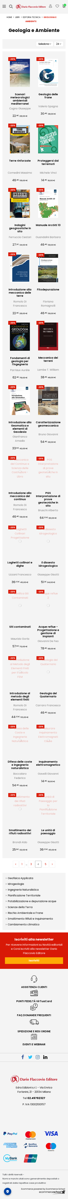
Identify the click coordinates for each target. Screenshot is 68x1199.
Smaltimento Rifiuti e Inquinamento (30, 919)
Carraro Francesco (48, 705)
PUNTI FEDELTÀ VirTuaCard (34, 1001)
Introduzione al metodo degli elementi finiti (20, 696)
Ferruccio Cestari (20, 237)
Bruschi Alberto (48, 510)
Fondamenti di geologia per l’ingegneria (20, 361)
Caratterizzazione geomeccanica (48, 423)
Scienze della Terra (20, 907)
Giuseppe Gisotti (48, 574)
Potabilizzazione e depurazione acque (32, 901)
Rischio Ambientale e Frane (25, 913)
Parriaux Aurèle (20, 370)
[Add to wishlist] (17, 89)
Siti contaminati (20, 627)
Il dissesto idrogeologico (48, 564)
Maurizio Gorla (20, 639)
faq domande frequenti (34, 1015)
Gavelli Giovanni (48, 774)
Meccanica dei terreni (48, 359)
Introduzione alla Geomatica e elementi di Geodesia (20, 427)
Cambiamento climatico (23, 924)
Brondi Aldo (20, 842)
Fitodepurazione (48, 289)
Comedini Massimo (20, 173)
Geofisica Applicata (20, 878)
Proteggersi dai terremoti (48, 162)
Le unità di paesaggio (48, 831)
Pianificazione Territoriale (24, 895)
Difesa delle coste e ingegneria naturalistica (20, 765)
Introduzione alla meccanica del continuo (20, 496)
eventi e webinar (34, 1044)
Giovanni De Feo (48, 641)
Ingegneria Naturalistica (23, 890)
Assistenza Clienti (34, 987)
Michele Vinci (48, 173)
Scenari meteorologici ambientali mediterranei (20, 99)
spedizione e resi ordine (34, 1031)
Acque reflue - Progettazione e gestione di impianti (48, 631)
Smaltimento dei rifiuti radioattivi (20, 831)
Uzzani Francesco (20, 574)
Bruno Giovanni (48, 434)
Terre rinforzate (20, 161)
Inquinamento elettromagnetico (48, 763)
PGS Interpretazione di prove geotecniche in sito (48, 499)
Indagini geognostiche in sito (20, 228)
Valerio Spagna (48, 106)
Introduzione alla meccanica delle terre (20, 293)
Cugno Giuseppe (20, 108)
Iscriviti (34, 960)
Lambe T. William (48, 370)
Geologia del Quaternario (48, 694)
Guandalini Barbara (48, 237)
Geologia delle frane (48, 95)
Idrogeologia (16, 884)
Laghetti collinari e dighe (19, 564)
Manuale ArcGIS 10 (48, 225)
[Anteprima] (22, 89)
